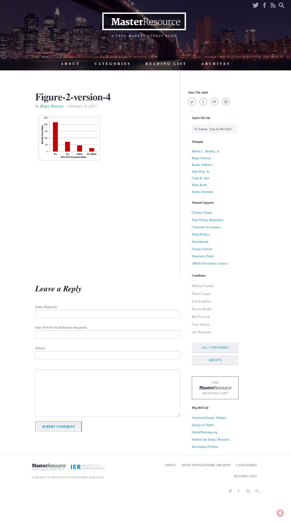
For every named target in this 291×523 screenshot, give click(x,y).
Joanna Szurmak (202, 191)
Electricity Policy (203, 256)
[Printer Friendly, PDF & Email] (225, 102)
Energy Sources (202, 249)
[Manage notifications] (280, 513)
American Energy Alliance (209, 417)
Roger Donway (52, 106)
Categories (113, 63)
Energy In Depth (202, 425)
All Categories (215, 347)
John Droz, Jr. (201, 171)
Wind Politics (200, 234)
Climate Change (202, 212)
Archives (215, 63)
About (70, 63)
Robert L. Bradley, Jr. (206, 151)
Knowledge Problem (205, 446)
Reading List (166, 63)
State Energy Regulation (207, 220)
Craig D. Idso (200, 178)
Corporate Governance (206, 227)
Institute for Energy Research (210, 439)
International (200, 241)
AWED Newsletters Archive (210, 263)
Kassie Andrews (202, 164)
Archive (215, 360)
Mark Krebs (199, 185)
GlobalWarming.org (205, 432)
